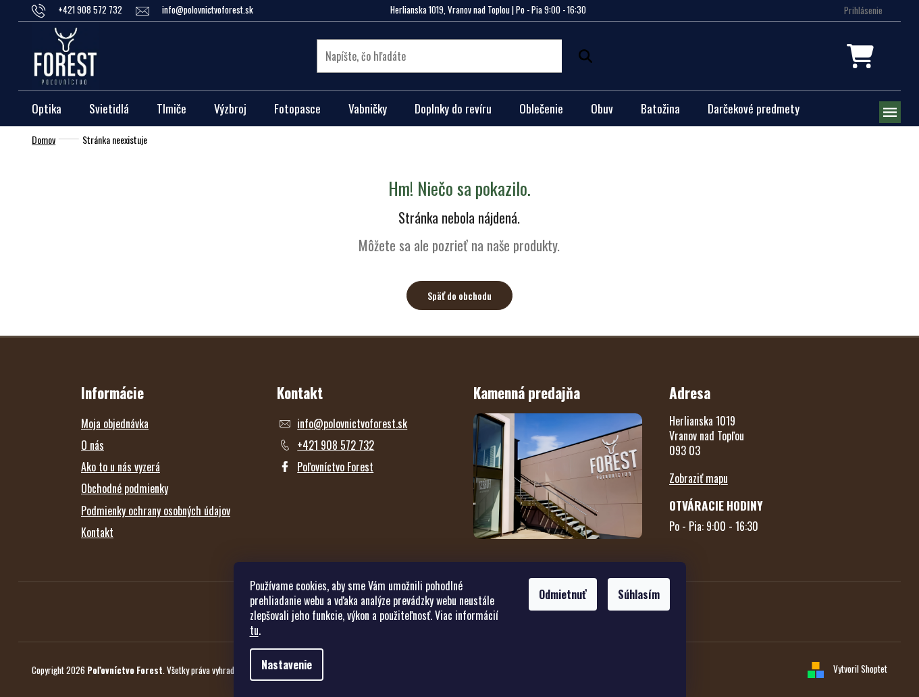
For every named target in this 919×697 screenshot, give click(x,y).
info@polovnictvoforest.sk (352, 423)
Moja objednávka (115, 423)
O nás (92, 445)
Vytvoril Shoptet (860, 668)
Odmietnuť (563, 594)
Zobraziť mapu (698, 478)
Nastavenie (286, 664)
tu (254, 630)
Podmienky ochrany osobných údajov (155, 510)
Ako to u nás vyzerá (120, 466)
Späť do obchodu (459, 295)
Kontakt (97, 532)
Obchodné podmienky (124, 488)
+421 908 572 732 (335, 445)
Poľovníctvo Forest (335, 466)
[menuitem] (46, 108)
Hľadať (582, 56)
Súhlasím (639, 594)
